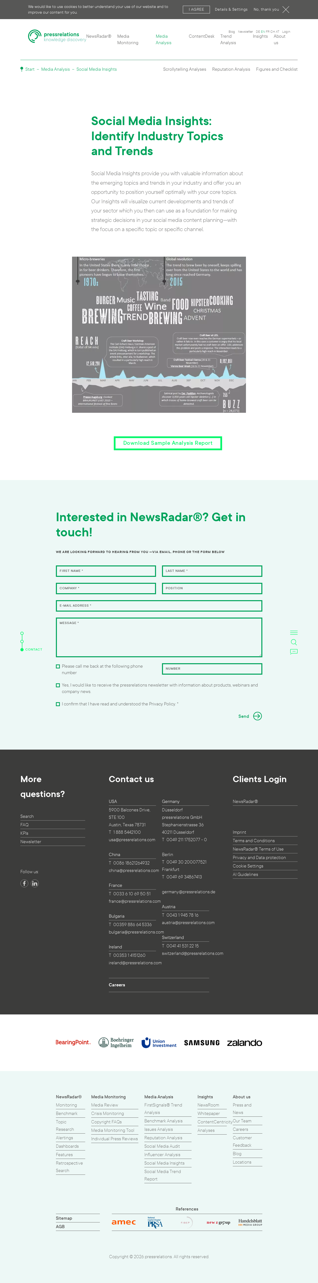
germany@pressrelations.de (188, 892)
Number (173, 669)
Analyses (206, 1130)
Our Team (242, 1121)
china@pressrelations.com (134, 870)
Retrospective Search (69, 1167)
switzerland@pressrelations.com (192, 953)
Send (243, 716)
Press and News (242, 1109)
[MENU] (294, 632)
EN (263, 32)
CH (272, 32)
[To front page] (57, 38)
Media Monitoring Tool (112, 1130)
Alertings (64, 1138)
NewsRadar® (98, 36)
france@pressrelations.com (135, 901)
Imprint (239, 832)
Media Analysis (163, 39)
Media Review (104, 1105)
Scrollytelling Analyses (184, 69)
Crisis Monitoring (107, 1113)
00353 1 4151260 (129, 955)
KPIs (24, 833)
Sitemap (64, 1218)
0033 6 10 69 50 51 (132, 894)
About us (279, 39)
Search (27, 816)
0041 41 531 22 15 (182, 946)
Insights (260, 36)
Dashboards (67, 1146)
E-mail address (75, 606)
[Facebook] (24, 883)
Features (64, 1154)
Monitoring (66, 1105)
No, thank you (266, 9)
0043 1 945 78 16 (182, 915)
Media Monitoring (127, 39)
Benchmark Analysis (163, 1121)
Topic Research (65, 1125)
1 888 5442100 (127, 832)
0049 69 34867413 (184, 877)
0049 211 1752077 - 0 (186, 839)
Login (286, 32)
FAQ (24, 825)
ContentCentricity (215, 1122)
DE (258, 32)
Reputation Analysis (231, 69)
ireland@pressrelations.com (135, 963)
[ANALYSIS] (22, 633)
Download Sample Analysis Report (168, 443)
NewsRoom (208, 1105)
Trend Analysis (228, 39)
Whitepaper (209, 1113)
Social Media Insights (97, 69)
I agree (196, 9)
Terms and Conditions (254, 840)
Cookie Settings (248, 866)
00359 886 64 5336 (132, 924)
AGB (60, 1226)
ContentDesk (201, 36)
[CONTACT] (22, 649)
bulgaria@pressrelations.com (136, 932)
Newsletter (245, 32)
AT (277, 32)
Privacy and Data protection (259, 857)
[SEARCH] (294, 642)
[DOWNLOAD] (22, 641)
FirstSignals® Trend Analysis (163, 1109)
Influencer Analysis (162, 1154)
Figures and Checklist (277, 69)
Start (29, 69)
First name (71, 571)
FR (268, 32)
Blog (232, 32)
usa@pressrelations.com (132, 839)
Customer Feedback (242, 1141)
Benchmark (67, 1113)
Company (70, 588)
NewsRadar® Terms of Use (258, 849)
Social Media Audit (162, 1146)
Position (174, 588)
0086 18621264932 (131, 863)
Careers (117, 985)
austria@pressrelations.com (188, 922)
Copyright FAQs (106, 1122)
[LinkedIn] (35, 883)
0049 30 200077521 (186, 862)
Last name (177, 571)
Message (69, 623)
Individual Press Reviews (114, 1139)
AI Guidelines (245, 874)
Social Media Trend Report (162, 1175)
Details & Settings (231, 9)
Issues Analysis (158, 1129)
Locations (242, 1162)
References (187, 1209)
